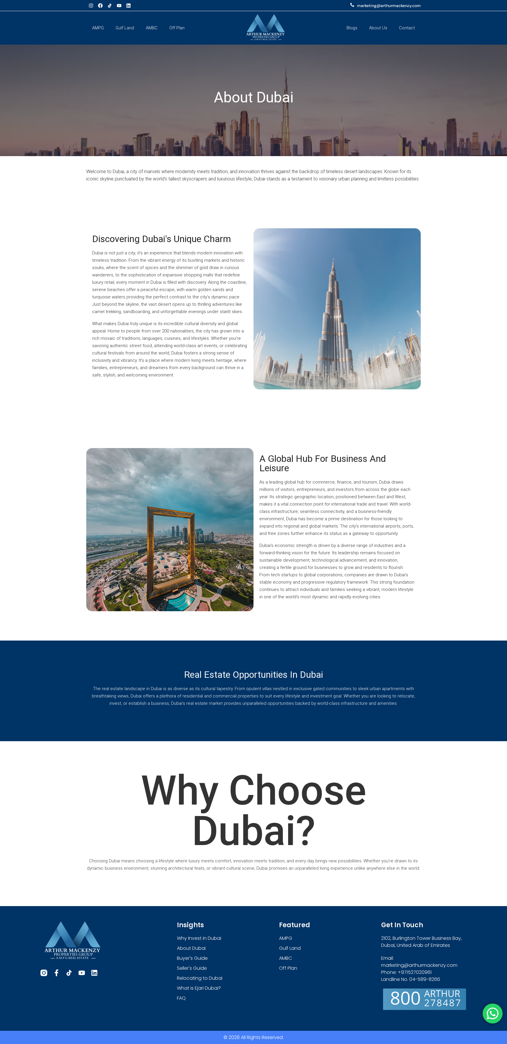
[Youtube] (119, 5)
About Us (378, 28)
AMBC (152, 28)
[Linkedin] (128, 5)
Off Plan (177, 28)
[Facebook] (100, 5)
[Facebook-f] (56, 972)
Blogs (352, 28)
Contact (407, 28)
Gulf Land (125, 28)
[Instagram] (91, 5)
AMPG (98, 28)
